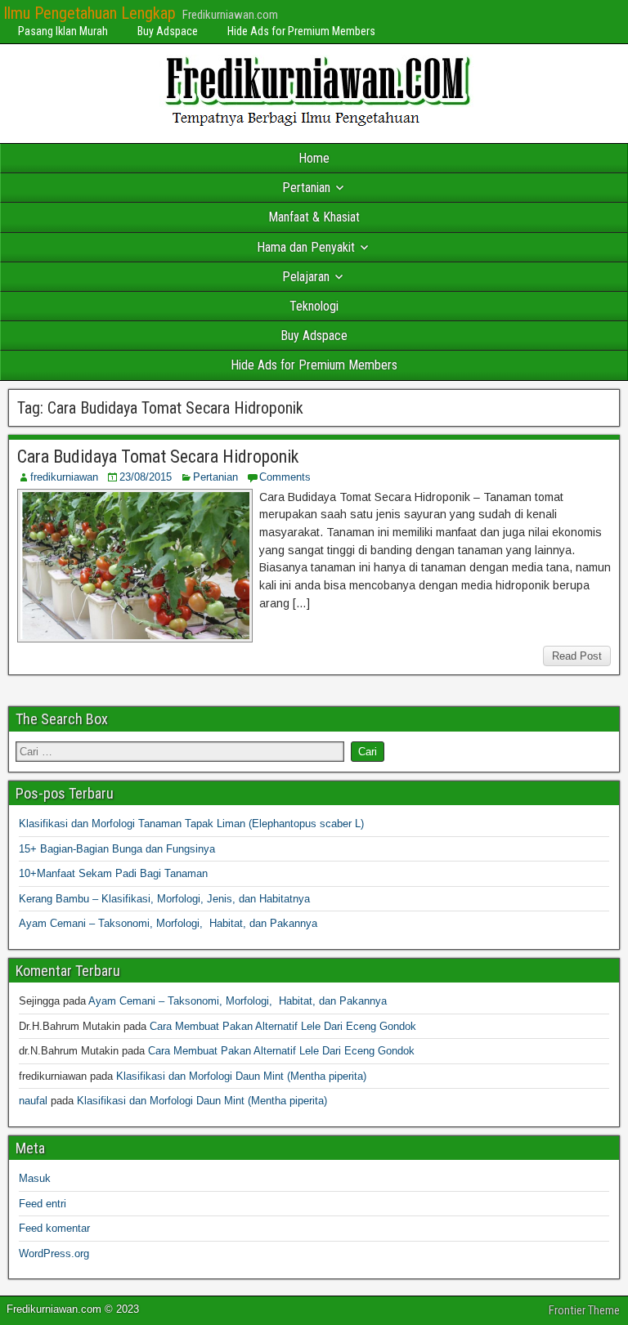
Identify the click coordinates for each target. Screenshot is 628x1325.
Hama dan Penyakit (306, 247)
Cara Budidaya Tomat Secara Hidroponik (157, 456)
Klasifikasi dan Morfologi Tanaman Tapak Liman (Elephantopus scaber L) (191, 823)
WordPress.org (54, 1253)
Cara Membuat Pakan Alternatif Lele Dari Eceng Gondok (283, 1026)
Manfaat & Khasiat (314, 217)
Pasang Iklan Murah (63, 31)
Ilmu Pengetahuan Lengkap (89, 13)
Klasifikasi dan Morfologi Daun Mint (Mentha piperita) (241, 1076)
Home (314, 158)
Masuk (35, 1178)
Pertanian (306, 187)
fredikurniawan (64, 477)
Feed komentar (54, 1228)
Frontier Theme (584, 1310)
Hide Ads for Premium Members (301, 31)
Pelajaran (306, 276)
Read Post (577, 656)
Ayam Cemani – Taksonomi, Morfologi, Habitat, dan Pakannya (168, 923)
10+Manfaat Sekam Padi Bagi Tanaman (113, 873)
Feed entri (42, 1203)
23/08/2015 (145, 477)
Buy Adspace (167, 31)
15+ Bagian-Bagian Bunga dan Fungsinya (117, 849)
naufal (33, 1100)
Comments (285, 477)
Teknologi (314, 306)
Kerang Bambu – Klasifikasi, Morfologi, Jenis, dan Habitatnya (164, 899)
